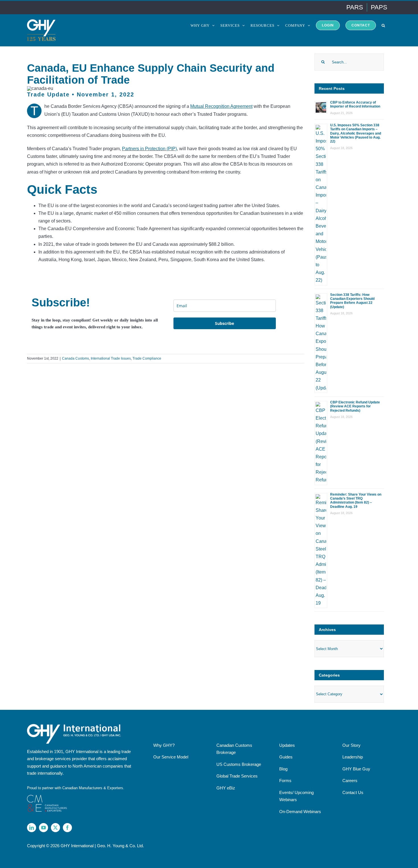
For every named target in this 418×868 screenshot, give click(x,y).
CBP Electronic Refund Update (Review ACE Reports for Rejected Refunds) (355, 406)
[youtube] (43, 827)
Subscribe (224, 323)
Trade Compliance (147, 358)
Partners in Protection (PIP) (149, 148)
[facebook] (67, 827)
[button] (383, 25)
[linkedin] (31, 827)
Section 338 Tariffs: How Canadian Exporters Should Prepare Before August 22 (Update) (352, 301)
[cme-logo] (47, 797)
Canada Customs (75, 358)
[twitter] (55, 827)
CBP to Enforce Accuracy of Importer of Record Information (355, 104)
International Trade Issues (111, 358)
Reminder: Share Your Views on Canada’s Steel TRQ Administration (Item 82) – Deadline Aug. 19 (355, 500)
